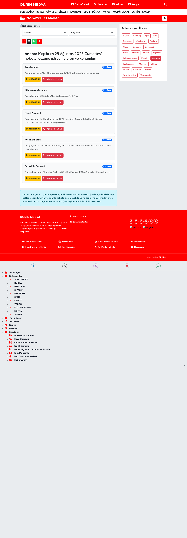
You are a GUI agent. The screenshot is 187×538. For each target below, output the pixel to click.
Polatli (126, 70)
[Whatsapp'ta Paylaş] (34, 41)
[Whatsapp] (150, 221)
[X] (136, 221)
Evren (125, 53)
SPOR (87, 12)
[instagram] (96, 266)
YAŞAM (106, 12)
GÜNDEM (51, 12)
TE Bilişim (163, 257)
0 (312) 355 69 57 (54, 79)
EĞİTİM (136, 12)
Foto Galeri (81, 4)
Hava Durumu (68, 242)
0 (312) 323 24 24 (54, 155)
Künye (135, 4)
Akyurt (126, 36)
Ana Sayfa (14, 272)
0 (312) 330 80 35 (54, 179)
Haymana (157, 53)
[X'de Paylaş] (29, 41)
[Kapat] (185, 366)
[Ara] (165, 4)
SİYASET (63, 12)
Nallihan (153, 64)
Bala (155, 36)
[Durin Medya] (33, 5)
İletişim (119, 4)
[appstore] (136, 227)
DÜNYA (96, 12)
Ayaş (147, 36)
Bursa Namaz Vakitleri (108, 242)
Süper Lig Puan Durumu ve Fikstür (32, 349)
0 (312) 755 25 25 (54, 129)
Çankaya (153, 41)
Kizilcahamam (129, 64)
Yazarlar (102, 4)
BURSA (40, 12)
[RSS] (155, 221)
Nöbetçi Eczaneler (34, 242)
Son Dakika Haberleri (107, 247)
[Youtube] (145, 221)
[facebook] (33, 266)
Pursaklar (137, 70)
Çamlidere (141, 41)
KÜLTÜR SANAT (121, 12)
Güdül (146, 53)
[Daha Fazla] (39, 41)
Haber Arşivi (139, 247)
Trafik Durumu (140, 242)
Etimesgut (149, 47)
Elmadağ (137, 47)
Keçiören (156, 58)
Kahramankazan (130, 58)
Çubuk (126, 47)
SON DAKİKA (27, 12)
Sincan (148, 70)
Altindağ (137, 36)
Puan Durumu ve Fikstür (35, 247)
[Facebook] (131, 221)
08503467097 (80, 217)
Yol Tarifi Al (34, 79)
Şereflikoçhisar (129, 75)
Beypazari (127, 41)
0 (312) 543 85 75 (54, 102)
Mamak (142, 64)
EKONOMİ (75, 12)
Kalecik (144, 58)
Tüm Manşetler (68, 247)
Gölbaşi (135, 53)
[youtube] (127, 266)
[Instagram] (141, 221)
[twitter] (64, 266)
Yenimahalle (145, 75)
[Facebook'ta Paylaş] (24, 41)
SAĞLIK (146, 12)
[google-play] (150, 227)
